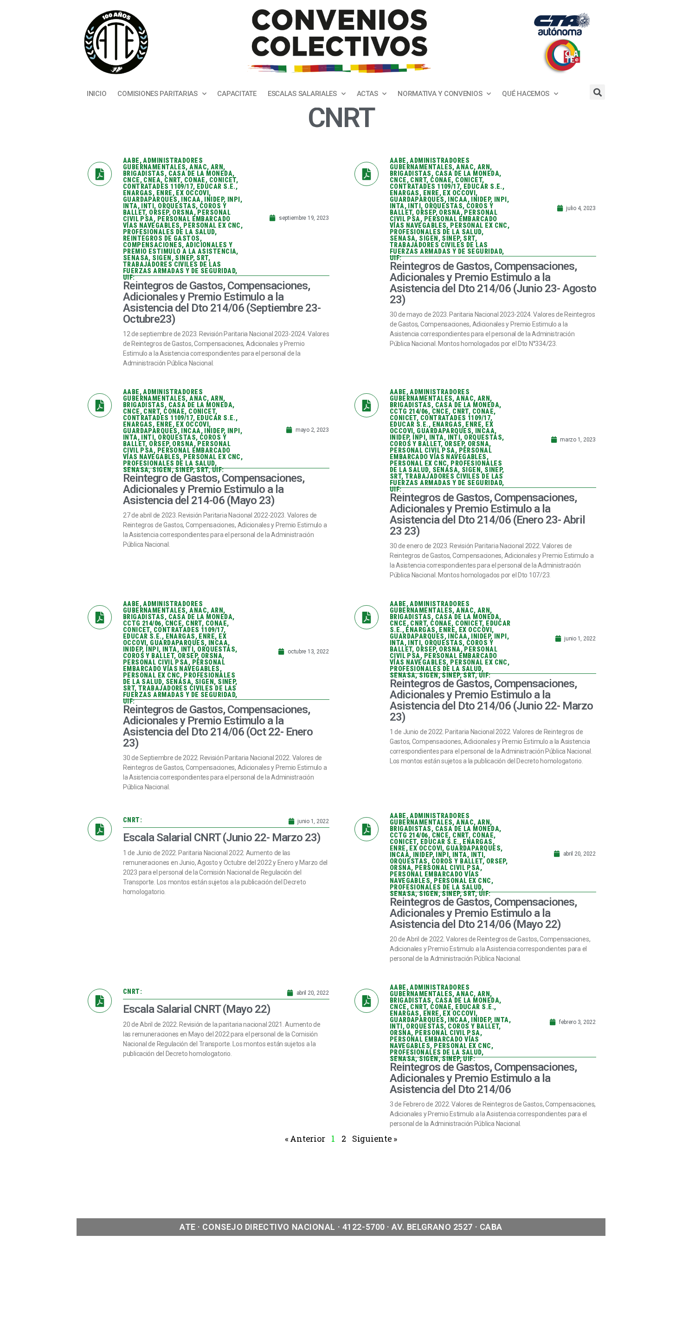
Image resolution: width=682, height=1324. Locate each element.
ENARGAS (138, 193)
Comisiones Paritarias (157, 94)
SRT (202, 258)
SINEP (184, 258)
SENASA (136, 258)
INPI (233, 199)
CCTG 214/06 (409, 411)
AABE (131, 160)
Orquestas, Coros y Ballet (436, 861)
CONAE (195, 180)
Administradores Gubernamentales (163, 164)
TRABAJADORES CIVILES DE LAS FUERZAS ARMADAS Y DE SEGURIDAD (179, 268)
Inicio (96, 94)
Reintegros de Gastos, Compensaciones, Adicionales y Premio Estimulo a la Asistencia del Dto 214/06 (483, 1078)
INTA (130, 206)
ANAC (198, 167)
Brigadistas (144, 173)
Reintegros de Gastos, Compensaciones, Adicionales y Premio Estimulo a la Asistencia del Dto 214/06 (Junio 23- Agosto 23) (493, 283)
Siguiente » (374, 1138)
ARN (217, 167)
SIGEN (161, 258)
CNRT (172, 180)
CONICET (222, 180)
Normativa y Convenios (440, 94)
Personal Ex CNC (212, 225)
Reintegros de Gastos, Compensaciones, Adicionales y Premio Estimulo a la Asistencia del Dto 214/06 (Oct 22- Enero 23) (218, 726)
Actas (367, 94)
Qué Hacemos (525, 94)
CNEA (152, 180)
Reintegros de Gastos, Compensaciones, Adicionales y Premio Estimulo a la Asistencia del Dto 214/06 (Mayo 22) (483, 913)
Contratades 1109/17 (158, 186)
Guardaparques (150, 199)
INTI (147, 206)
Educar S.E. (216, 186)
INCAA (190, 199)
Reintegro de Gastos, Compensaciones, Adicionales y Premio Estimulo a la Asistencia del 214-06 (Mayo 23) (213, 489)
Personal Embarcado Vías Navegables (177, 222)
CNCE (131, 180)
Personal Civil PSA (422, 450)
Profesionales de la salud (169, 232)
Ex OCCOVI (192, 193)
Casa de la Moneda (200, 173)
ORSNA (182, 212)
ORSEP (158, 212)
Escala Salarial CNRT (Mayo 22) (196, 1009)
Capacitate (236, 94)
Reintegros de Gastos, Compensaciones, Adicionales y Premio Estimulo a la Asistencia (180, 245)
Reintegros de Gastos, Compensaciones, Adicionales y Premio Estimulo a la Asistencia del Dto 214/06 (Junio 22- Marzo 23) (491, 700)
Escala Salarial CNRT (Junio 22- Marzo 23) (222, 837)
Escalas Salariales (302, 94)
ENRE (164, 193)
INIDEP (214, 199)
